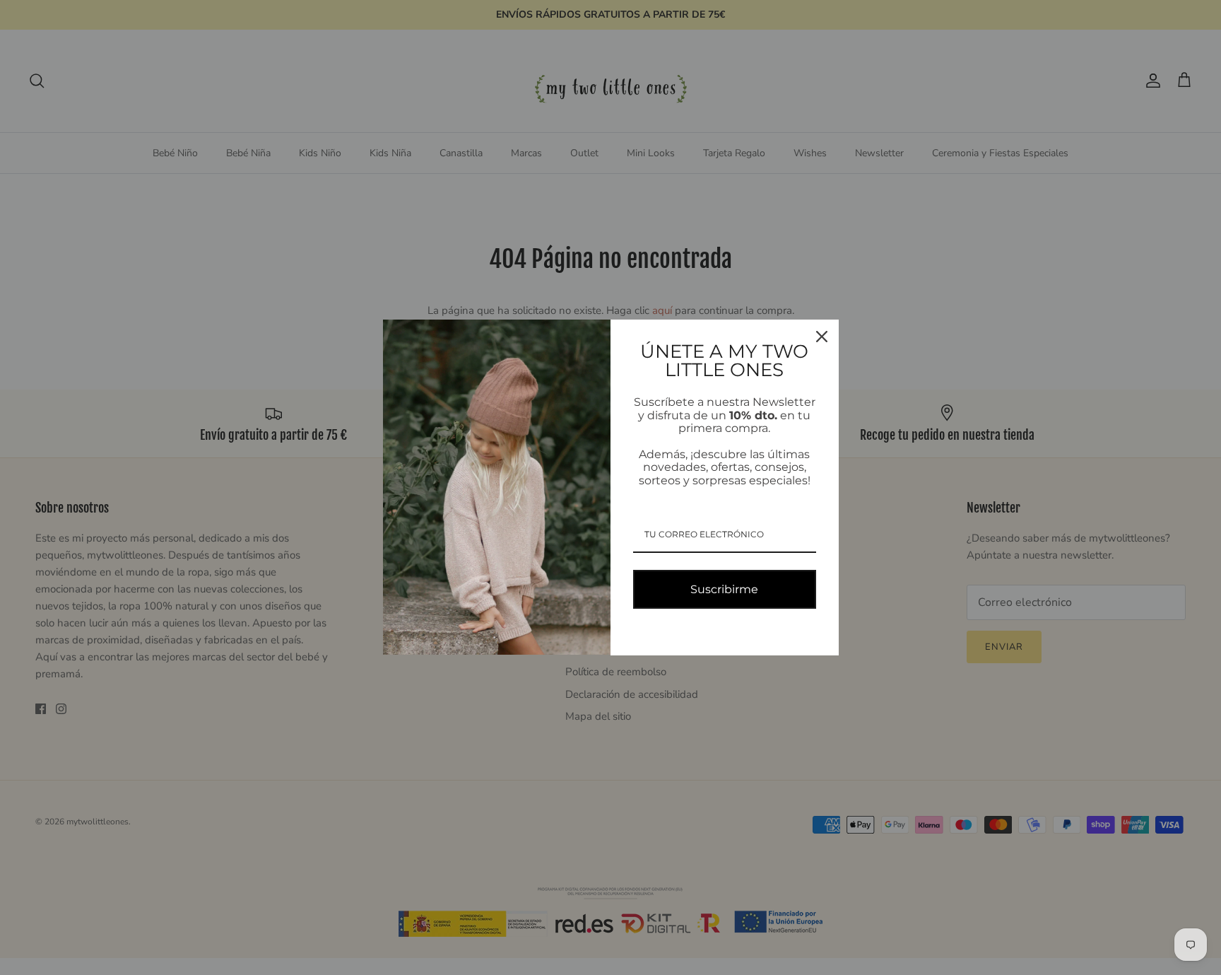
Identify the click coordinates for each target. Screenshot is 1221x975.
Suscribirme (724, 589)
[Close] (822, 337)
